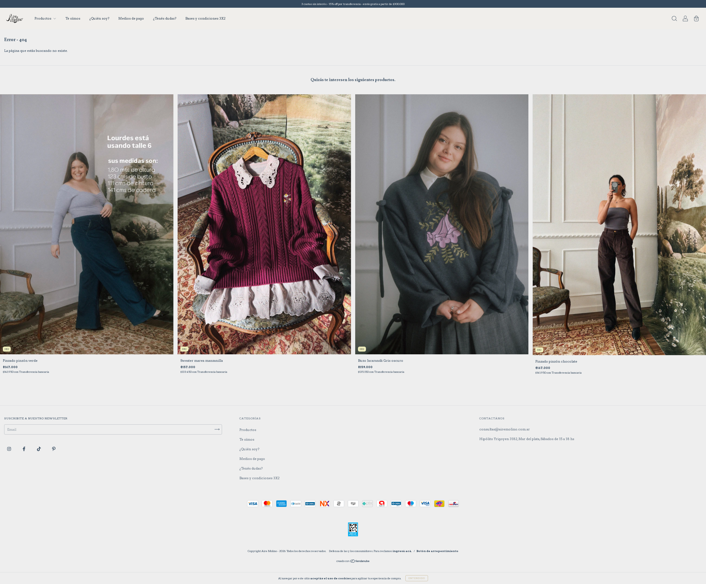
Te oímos (72, 18)
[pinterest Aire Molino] (54, 449)
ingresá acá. (402, 551)
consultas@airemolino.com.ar (504, 429)
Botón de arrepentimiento (437, 551)
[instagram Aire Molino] (9, 449)
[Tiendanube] (353, 562)
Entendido (416, 578)
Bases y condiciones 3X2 (205, 18)
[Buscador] (674, 19)
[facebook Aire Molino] (24, 449)
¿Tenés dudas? (164, 18)
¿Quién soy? (99, 18)
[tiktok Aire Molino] (39, 449)
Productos (43, 18)
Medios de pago (131, 18)
